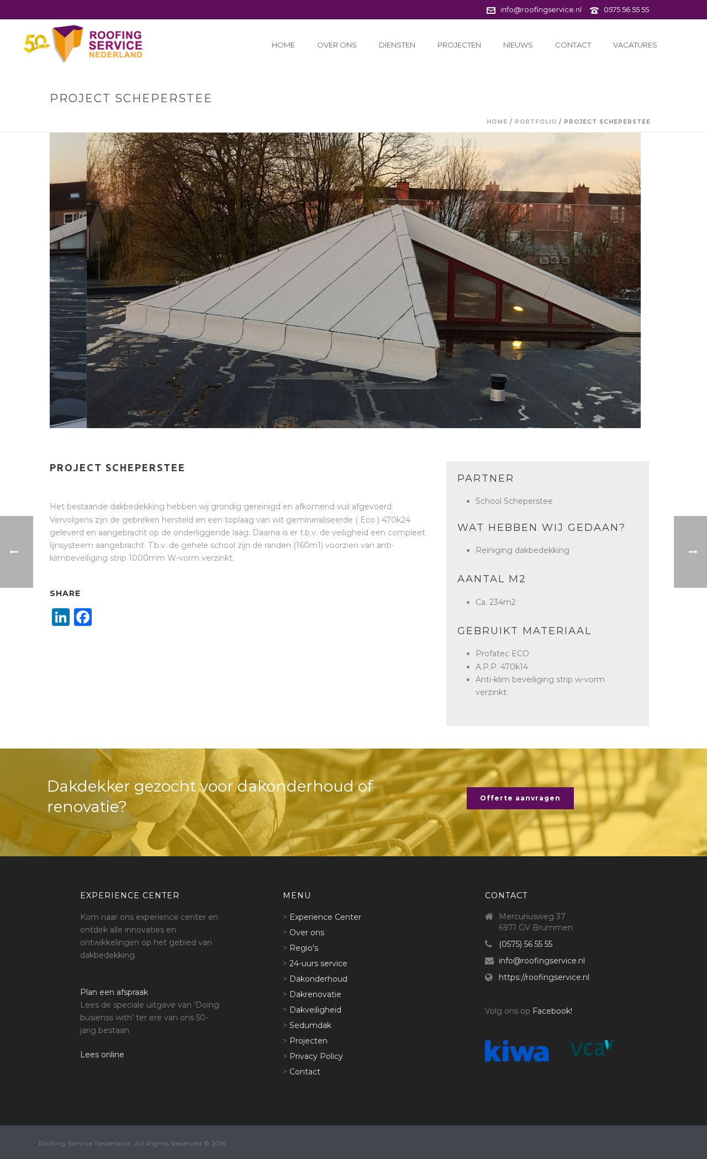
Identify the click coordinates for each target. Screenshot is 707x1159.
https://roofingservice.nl (544, 977)
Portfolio (536, 121)
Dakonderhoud (318, 979)
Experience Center (325, 917)
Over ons (337, 44)
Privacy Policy (316, 1056)
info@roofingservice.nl (541, 9)
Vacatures (635, 44)
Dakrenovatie (315, 994)
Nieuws (518, 44)
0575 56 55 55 (626, 9)
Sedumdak (310, 1025)
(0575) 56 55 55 (525, 944)
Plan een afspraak (114, 992)
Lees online (102, 1055)
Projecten (459, 44)
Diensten (397, 44)
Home (283, 44)
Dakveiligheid (315, 1010)
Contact (573, 44)
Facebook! (552, 1011)
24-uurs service (318, 963)
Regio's (303, 948)
